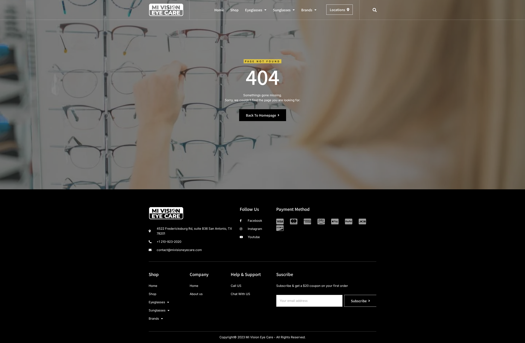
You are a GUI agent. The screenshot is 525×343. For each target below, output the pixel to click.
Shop (234, 9)
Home (219, 9)
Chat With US (240, 294)
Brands (306, 9)
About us (196, 294)
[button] (374, 10)
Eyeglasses (253, 9)
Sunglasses (282, 9)
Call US (236, 286)
